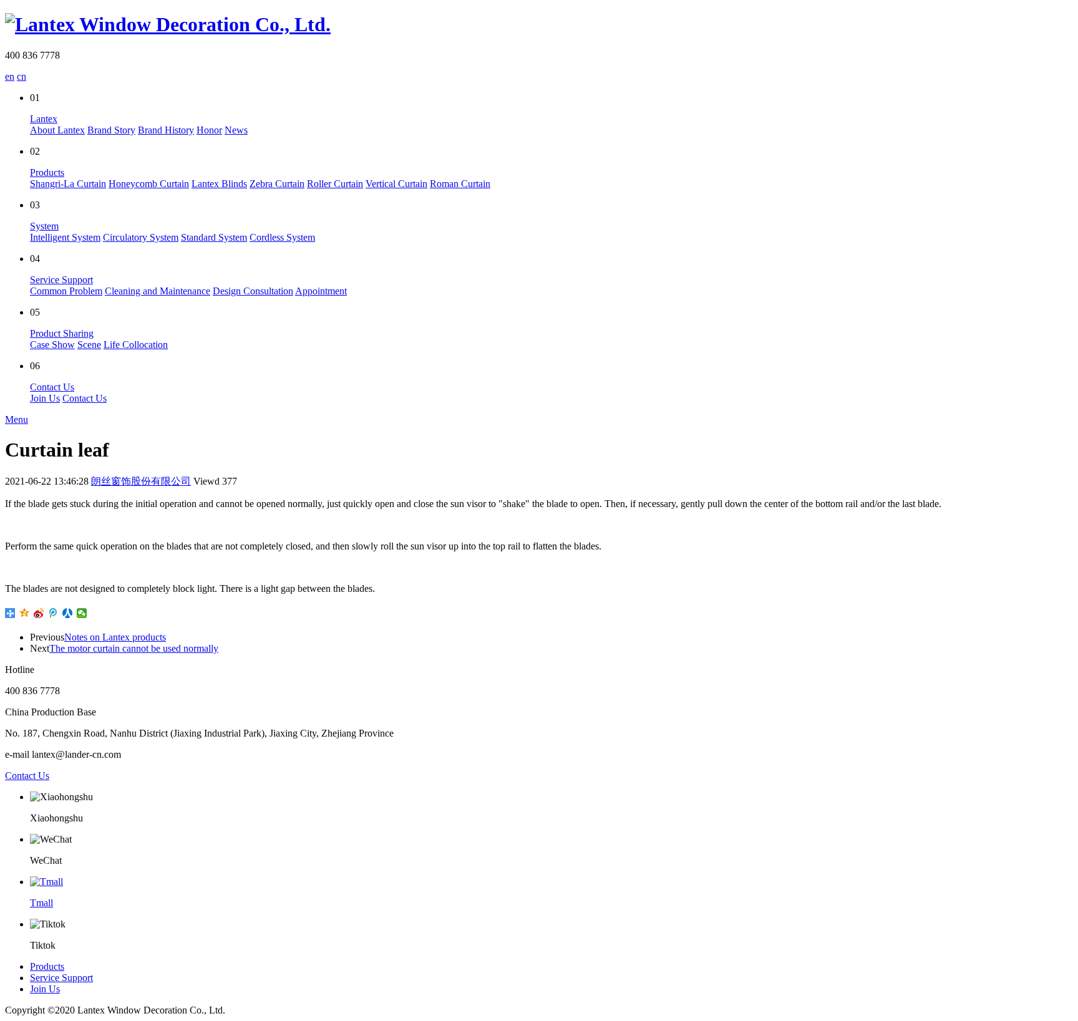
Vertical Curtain (396, 183)
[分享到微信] (82, 613)
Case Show (52, 344)
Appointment (321, 291)
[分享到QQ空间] (24, 613)
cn (21, 76)
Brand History (166, 130)
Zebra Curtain (277, 183)
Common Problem (66, 291)
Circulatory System (140, 237)
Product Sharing (62, 333)
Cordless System (282, 237)
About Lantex (57, 130)
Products (47, 172)
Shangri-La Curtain (68, 183)
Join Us (45, 398)
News (236, 130)
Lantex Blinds (219, 183)
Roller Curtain (335, 183)
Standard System (214, 237)
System (44, 226)
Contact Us (52, 387)
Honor (209, 130)
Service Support (61, 279)
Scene (89, 344)
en (9, 76)
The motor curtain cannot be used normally (133, 648)
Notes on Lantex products (115, 637)
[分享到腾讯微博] (53, 613)
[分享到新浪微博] (39, 613)
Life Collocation (136, 344)
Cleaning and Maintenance (157, 291)
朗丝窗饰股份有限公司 (141, 481)
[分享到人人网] (67, 613)
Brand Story (111, 130)
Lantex (43, 119)
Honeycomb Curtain (149, 183)
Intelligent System (65, 237)
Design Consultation (253, 291)
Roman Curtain (460, 183)
